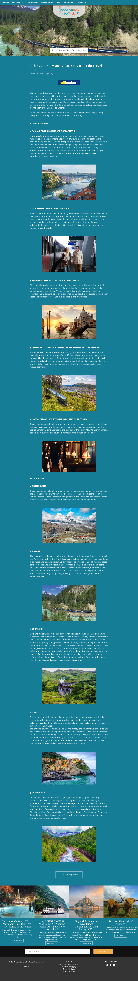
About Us (27, 966)
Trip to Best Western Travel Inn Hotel (69, 50)
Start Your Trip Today (69, 875)
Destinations (32, 2)
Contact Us (81, 2)
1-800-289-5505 (70, 967)
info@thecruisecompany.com (70, 964)
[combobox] (57, 951)
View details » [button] (17, 940)
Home (6, 2)
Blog (58, 2)
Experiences (17, 2)
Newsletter (68, 2)
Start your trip (103, 951)
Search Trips (47, 2)
